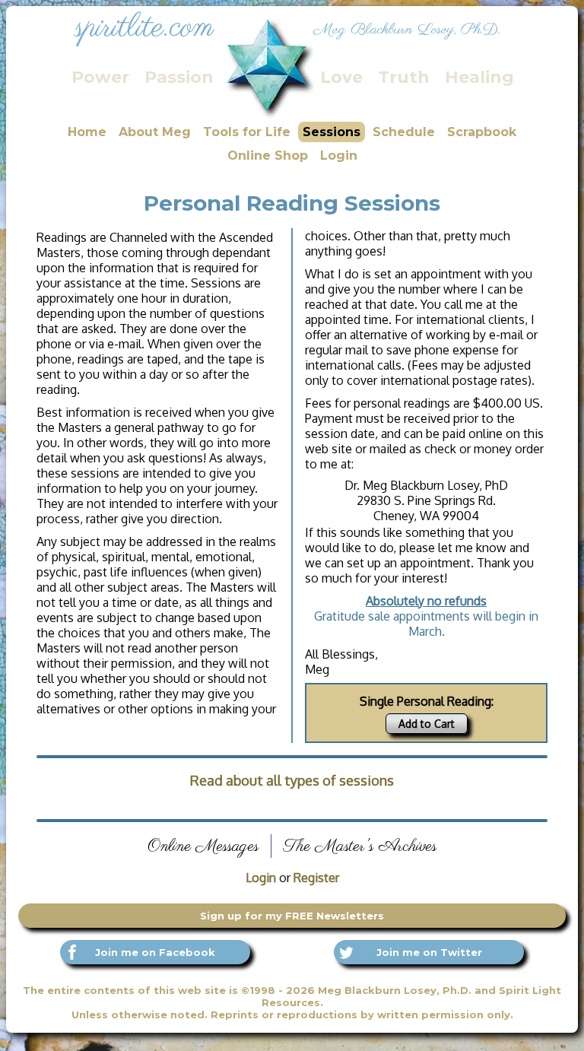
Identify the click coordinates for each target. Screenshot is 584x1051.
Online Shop (267, 155)
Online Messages (203, 846)
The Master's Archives (360, 846)
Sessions (331, 132)
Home (87, 132)
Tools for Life (246, 132)
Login (338, 155)
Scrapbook (481, 132)
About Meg (155, 132)
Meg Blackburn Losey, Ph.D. (407, 30)
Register (316, 877)
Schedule (404, 132)
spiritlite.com (144, 28)
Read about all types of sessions (292, 780)
